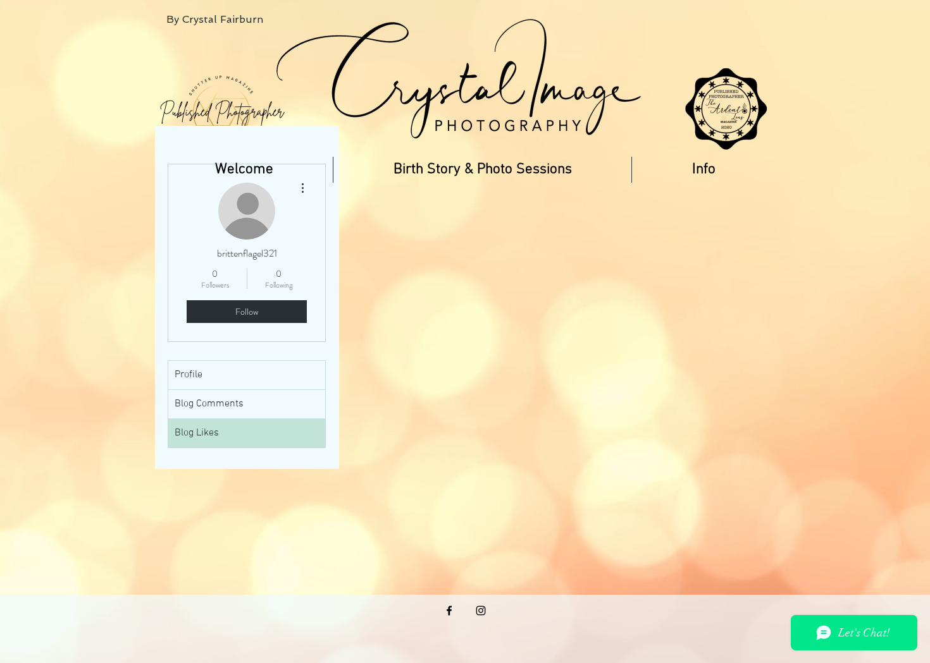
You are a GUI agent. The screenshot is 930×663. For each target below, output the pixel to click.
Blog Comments (209, 404)
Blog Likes (197, 433)
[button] (482, 170)
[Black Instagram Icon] (480, 610)
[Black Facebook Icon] (449, 610)
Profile (188, 374)
